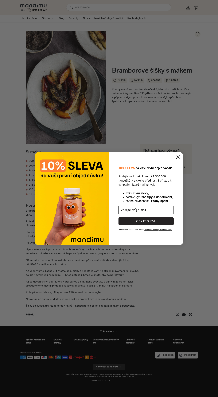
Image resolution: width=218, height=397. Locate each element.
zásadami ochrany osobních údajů (158, 230)
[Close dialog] (178, 157)
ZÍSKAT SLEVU (146, 221)
